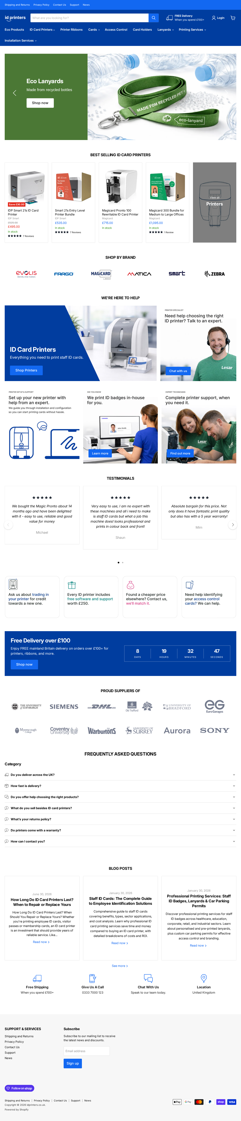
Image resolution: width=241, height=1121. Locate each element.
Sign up (73, 1063)
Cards (93, 29)
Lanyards (165, 29)
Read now (40, 942)
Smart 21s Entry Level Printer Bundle (70, 212)
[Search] (154, 18)
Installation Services (19, 40)
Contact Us (59, 4)
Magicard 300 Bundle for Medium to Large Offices (166, 212)
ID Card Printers (41, 29)
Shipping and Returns (17, 4)
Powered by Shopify (16, 1109)
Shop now (40, 103)
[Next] (232, 524)
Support (74, 4)
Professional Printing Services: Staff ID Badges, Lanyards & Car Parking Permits (199, 901)
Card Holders (142, 29)
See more (119, 966)
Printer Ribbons (71, 29)
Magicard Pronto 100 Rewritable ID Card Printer (120, 212)
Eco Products (14, 29)
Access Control (116, 29)
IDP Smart (13, 218)
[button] (15, 93)
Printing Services (191, 29)
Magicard (107, 218)
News (86, 4)
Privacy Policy (41, 4)
